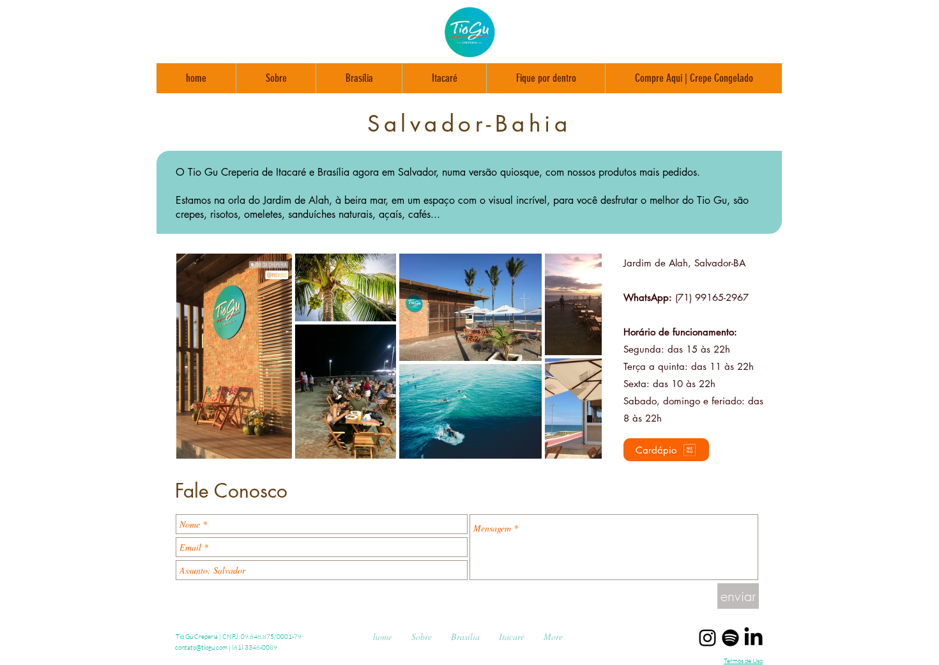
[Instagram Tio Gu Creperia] (707, 638)
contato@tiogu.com (201, 647)
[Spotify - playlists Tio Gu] (730, 638)
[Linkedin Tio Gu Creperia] (753, 638)
